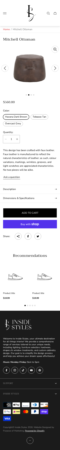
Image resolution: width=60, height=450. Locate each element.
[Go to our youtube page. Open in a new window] (31, 370)
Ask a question (11, 177)
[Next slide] (55, 68)
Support (8, 383)
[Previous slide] (5, 68)
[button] (26, 95)
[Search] (48, 13)
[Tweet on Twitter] (37, 236)
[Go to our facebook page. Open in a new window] (6, 370)
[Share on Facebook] (28, 236)
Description (9, 189)
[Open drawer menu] (4, 13)
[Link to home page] (18, 325)
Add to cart (30, 213)
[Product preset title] (15, 277)
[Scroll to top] (30, 440)
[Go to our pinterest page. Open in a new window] (39, 370)
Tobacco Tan (39, 116)
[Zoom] (55, 49)
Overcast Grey (13, 123)
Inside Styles (11, 394)
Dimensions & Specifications (18, 198)
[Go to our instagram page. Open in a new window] (14, 370)
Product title (9, 293)
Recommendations (30, 255)
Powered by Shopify (34, 430)
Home (6, 29)
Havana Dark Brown (16, 116)
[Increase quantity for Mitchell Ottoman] (17, 139)
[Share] (18, 236)
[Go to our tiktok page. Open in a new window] (23, 370)
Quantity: (8, 132)
